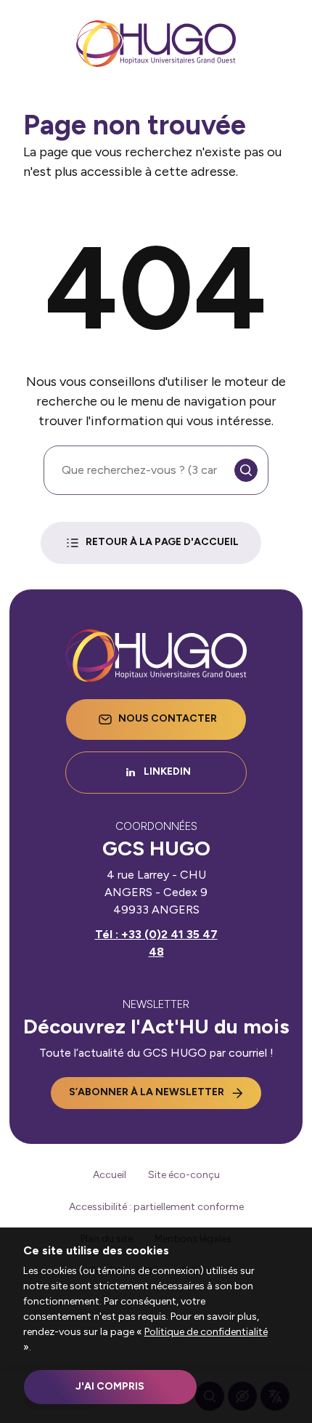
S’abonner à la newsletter (146, 1092)
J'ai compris (109, 1386)
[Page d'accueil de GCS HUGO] (156, 43)
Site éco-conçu (184, 1175)
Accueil (109, 1175)
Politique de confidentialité (206, 1332)
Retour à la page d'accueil (162, 542)
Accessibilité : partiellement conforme (156, 1207)
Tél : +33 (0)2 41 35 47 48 (156, 943)
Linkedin (167, 771)
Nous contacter (167, 718)
